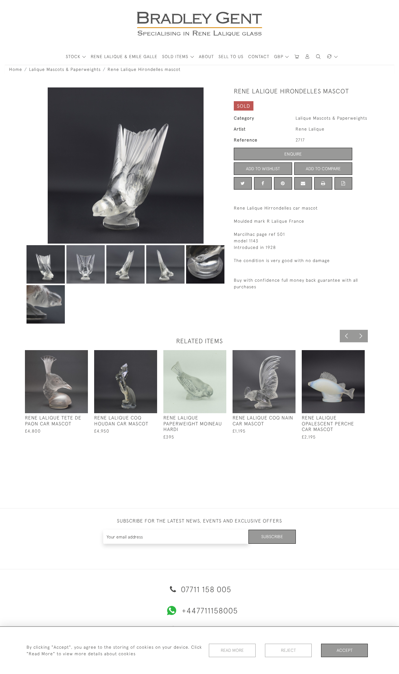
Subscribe (272, 536)
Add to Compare (323, 168)
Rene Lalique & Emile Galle (124, 56)
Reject (288, 650)
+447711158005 (210, 610)
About (206, 56)
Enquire (293, 153)
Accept (345, 650)
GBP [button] (279, 56)
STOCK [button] (74, 56)
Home (15, 69)
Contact (258, 56)
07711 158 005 (205, 589)
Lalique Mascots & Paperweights (65, 69)
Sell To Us (231, 56)
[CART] (297, 56)
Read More (232, 650)
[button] (308, 56)
